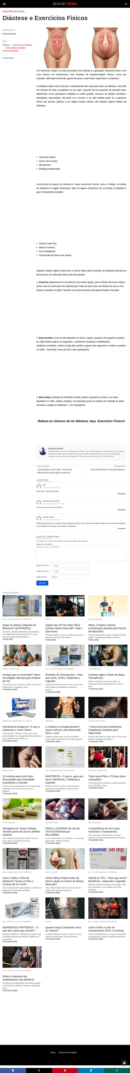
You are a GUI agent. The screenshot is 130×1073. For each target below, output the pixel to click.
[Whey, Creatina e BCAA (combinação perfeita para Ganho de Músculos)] (107, 605)
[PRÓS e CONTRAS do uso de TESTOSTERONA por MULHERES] (65, 809)
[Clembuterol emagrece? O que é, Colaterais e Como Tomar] (22, 707)
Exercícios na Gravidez (22, 45)
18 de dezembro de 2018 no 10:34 (53, 503)
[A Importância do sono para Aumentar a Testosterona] (107, 809)
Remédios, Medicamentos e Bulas (17, 721)
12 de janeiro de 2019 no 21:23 (52, 519)
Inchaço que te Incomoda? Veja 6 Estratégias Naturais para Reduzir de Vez (22, 677)
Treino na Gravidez (10, 51)
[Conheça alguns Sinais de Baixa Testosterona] (107, 655)
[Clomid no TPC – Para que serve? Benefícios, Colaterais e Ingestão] (107, 858)
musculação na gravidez (15, 48)
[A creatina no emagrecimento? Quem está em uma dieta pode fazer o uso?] (65, 707)
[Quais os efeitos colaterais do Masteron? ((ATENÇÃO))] (22, 605)
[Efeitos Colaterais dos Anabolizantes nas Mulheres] (22, 957)
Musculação (8, 770)
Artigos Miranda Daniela (13, 11)
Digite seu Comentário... (44, 544)
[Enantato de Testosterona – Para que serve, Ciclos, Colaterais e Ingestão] (65, 655)
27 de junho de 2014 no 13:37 (52, 487)
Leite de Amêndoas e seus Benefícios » (108, 470)
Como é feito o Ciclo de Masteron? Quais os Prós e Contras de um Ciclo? (18, 881)
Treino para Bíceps (96, 721)
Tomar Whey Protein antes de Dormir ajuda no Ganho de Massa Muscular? (64, 881)
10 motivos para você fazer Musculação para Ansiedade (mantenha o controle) (18, 779)
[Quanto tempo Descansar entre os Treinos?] (65, 908)
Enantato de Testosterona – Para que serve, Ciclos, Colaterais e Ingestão (64, 677)
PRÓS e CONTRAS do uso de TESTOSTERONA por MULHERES (62, 831)
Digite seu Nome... (43, 565)
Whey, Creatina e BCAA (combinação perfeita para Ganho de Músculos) (107, 628)
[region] (81, 131)
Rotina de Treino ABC (97, 770)
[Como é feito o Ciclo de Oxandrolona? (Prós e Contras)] (107, 908)
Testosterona (94, 669)
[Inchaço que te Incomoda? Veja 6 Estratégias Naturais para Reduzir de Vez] (22, 655)
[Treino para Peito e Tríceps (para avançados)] (107, 757)
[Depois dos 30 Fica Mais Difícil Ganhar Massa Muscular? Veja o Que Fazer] (65, 605)
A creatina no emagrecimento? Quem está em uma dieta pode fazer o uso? (63, 730)
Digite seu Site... (42, 577)
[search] (126, 3)
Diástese (6, 45)
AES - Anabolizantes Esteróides (17, 619)
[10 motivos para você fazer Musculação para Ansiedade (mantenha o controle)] (22, 757)
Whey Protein (51, 872)
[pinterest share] (65, 1070)
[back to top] (124, 1063)
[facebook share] (13, 1070)
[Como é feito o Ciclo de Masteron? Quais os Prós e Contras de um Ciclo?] (22, 858)
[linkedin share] (91, 1070)
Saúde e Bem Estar (11, 669)
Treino (48, 619)
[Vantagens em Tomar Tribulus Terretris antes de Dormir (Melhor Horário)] (22, 809)
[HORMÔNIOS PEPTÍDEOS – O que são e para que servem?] (22, 908)
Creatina (49, 721)
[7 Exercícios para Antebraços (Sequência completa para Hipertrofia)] (107, 707)
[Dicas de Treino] (65, 4)
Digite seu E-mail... (43, 571)
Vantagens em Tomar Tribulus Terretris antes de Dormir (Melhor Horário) (21, 831)
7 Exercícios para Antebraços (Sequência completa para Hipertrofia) (104, 730)
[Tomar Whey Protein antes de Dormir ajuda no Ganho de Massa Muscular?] (65, 858)
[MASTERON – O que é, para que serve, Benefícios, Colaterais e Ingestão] (65, 757)
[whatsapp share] (117, 1070)
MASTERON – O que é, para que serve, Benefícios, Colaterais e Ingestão (64, 779)
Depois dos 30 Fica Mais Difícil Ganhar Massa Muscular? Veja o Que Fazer (63, 628)
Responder (122, 494)
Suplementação (95, 619)
